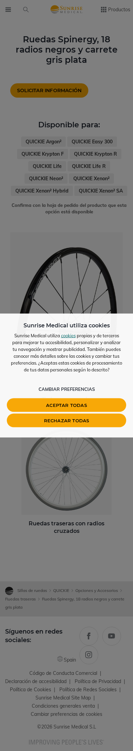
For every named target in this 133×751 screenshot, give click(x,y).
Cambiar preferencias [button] (67, 389)
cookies (68, 335)
